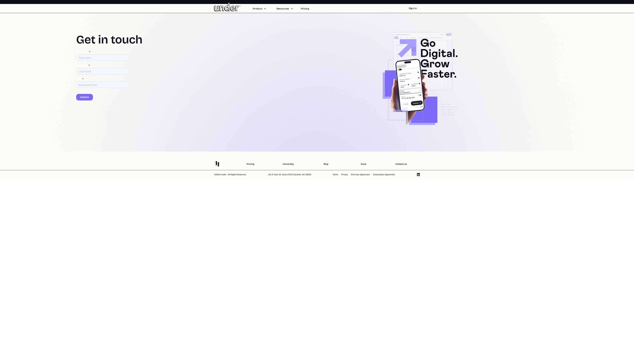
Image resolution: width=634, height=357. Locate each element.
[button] (259, 8)
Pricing (250, 164)
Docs (363, 164)
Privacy (344, 174)
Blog (325, 164)
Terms (335, 174)
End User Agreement (360, 174)
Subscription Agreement (384, 174)
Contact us (401, 164)
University (288, 164)
